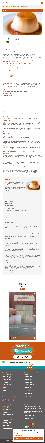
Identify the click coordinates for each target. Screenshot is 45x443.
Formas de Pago (28, 417)
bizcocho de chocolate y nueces (10, 84)
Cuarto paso (11, 74)
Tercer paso (11, 72)
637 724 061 (37, 406)
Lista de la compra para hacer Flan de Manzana (14, 67)
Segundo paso (11, 71)
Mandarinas (5, 406)
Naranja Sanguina (7, 409)
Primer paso (11, 70)
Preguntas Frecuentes (29, 418)
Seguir (23, 288)
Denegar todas (29, 438)
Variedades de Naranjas (8, 405)
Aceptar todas (19, 438)
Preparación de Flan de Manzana (12, 69)
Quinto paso (11, 75)
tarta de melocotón (27, 165)
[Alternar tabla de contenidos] (22, 66)
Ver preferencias (39, 438)
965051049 (31, 406)
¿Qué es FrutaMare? (7, 374)
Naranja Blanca (6, 411)
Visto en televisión (7, 384)
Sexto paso (10, 76)
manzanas (7, 91)
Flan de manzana (16, 77)
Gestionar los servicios (18, 435)
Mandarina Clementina (8, 414)
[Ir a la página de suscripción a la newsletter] (22, 351)
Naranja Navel (6, 407)
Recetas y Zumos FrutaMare (31, 373)
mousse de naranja (35, 113)
